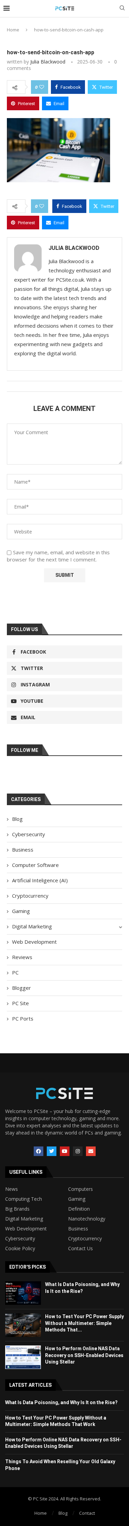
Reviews (22, 957)
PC (15, 972)
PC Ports (22, 1018)
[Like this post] (41, 87)
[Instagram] (78, 1151)
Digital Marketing (32, 926)
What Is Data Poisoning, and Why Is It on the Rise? (61, 1402)
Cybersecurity (28, 834)
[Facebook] (38, 1151)
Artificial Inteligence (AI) (40, 880)
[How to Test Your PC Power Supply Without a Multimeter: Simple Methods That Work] (23, 1325)
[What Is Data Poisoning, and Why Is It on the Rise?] (23, 1293)
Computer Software (35, 864)
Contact (87, 1513)
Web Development (34, 941)
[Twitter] (51, 1151)
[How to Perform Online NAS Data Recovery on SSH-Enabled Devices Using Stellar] (23, 1357)
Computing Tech (23, 1199)
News (11, 1189)
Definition (79, 1209)
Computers (80, 1189)
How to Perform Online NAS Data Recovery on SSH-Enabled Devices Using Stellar (84, 1355)
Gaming (21, 911)
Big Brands (17, 1209)
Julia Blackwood (47, 61)
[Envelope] (91, 1151)
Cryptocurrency (30, 895)
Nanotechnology (86, 1218)
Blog (17, 818)
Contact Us (80, 1248)
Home (13, 30)
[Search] (122, 8)
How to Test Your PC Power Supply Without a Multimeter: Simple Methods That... (84, 1323)
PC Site (20, 1003)
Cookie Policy (20, 1248)
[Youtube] (64, 1151)
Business (22, 849)
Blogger (21, 987)
